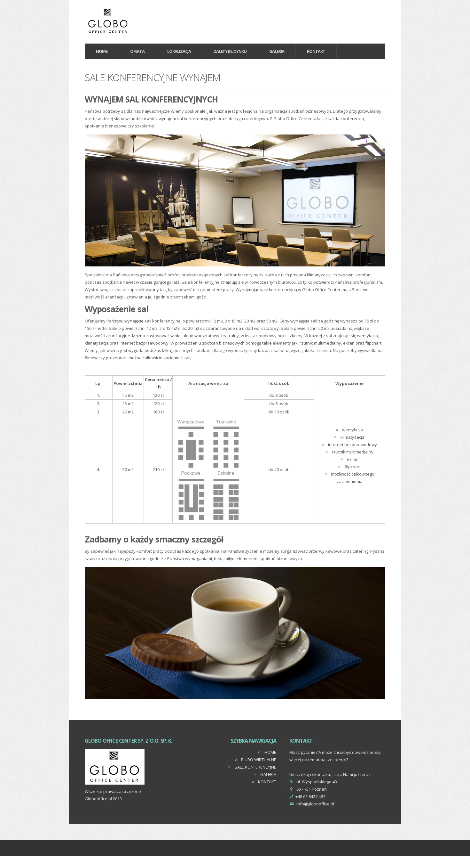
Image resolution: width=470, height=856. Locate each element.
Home (101, 51)
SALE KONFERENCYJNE (255, 767)
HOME (270, 752)
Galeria (276, 51)
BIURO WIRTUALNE (258, 759)
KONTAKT (316, 51)
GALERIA (268, 774)
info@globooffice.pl (315, 804)
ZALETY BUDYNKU (230, 51)
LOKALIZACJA (179, 51)
